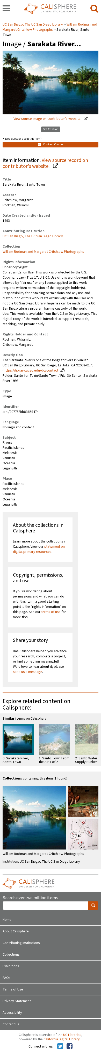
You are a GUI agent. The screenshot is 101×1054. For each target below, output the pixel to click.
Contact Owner (52, 144)
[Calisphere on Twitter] (60, 1046)
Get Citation (51, 129)
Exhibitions (11, 966)
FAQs (7, 977)
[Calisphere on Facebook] (70, 1046)
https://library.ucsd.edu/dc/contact (31, 370)
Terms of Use (13, 989)
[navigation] (6, 9)
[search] (94, 9)
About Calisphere (16, 931)
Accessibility (12, 1012)
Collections (11, 954)
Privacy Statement (17, 1001)
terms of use (51, 612)
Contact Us (11, 1024)
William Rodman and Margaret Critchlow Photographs (50, 27)
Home (7, 919)
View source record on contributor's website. (45, 163)
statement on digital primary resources (39, 549)
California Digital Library (62, 1039)
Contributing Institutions (21, 943)
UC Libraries (72, 1034)
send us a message (27, 671)
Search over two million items (30, 898)
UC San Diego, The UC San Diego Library (33, 24)
